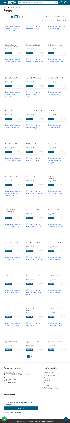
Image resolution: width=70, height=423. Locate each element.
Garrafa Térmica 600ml (12, 177)
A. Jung (32, 421)
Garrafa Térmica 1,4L (12, 243)
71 (38, 357)
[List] (22, 16)
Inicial (5, 7)
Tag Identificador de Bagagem (54, 177)
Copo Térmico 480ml (33, 243)
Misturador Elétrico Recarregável (11, 210)
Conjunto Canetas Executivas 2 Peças (11, 46)
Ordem (41, 21)
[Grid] (16, 16)
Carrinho (47, 380)
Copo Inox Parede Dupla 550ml (34, 309)
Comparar (47, 378)
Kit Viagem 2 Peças (32, 144)
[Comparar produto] (21, 53)
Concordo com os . (18, 403)
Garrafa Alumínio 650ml (55, 78)
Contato (46, 385)
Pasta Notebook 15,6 (54, 342)
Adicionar (8, 53)
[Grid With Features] (19, 16)
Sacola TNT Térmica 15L (34, 78)
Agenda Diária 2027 (54, 276)
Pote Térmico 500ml (11, 309)
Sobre (46, 383)
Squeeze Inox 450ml (54, 243)
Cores (12, 7)
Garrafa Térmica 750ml (12, 78)
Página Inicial (48, 372)
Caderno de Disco (53, 144)
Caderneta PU (9, 276)
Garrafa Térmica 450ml (33, 276)
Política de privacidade (51, 388)
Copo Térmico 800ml (54, 210)
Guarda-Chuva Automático (13, 111)
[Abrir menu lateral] (5, 2)
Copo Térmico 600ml (11, 144)
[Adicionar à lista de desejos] (19, 53)
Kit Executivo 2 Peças (33, 45)
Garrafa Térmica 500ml (33, 210)
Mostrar (59, 21)
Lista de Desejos (49, 375)
